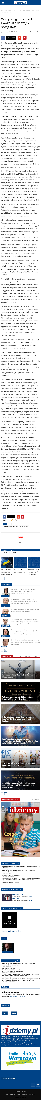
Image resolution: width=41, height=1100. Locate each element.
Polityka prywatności (20, 1098)
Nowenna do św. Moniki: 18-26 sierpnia (12, 971)
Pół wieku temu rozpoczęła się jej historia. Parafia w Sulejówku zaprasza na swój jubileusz (18, 719)
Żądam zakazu (5, 595)
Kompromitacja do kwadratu (5, 626)
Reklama (24, 1091)
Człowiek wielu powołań (8, 968)
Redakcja (12, 1094)
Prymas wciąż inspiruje (5, 636)
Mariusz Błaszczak (24, 526)
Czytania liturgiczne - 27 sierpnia (11, 882)
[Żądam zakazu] (5, 592)
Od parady (4, 646)
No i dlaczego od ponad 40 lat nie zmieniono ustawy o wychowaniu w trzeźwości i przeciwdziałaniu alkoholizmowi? (23, 591)
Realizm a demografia (4, 605)
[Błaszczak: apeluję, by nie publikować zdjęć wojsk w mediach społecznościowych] (34, 562)
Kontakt (19, 1094)
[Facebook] (33, 1085)
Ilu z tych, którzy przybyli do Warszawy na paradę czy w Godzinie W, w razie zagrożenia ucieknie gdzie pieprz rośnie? (25, 642)
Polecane (17, 1091)
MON (9, 524)
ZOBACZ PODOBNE (8, 550)
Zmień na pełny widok (8, 1078)
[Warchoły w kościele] (5, 613)
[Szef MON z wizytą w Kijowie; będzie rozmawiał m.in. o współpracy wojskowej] (7, 562)
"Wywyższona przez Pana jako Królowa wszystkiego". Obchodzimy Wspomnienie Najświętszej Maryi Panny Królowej (20, 975)
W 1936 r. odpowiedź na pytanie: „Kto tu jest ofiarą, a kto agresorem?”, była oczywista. (25, 610)
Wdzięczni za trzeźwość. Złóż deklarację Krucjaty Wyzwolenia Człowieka (17, 698)
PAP (20, 543)
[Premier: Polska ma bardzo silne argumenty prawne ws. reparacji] (20, 562)
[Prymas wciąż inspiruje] (5, 633)
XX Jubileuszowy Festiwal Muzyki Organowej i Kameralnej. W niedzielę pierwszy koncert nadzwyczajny (19, 785)
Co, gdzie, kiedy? (7, 656)
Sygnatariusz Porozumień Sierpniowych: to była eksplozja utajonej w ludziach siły (21, 866)
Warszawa (27, 656)
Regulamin (31, 1094)
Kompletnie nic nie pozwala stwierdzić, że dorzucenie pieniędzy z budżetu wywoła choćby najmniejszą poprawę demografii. (24, 601)
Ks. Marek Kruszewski (7, 952)
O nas (6, 1094)
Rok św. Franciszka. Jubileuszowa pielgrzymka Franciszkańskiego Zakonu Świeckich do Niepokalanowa (20, 675)
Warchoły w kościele (4, 615)
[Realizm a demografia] (5, 602)
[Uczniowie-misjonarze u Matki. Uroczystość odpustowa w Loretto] (20, 758)
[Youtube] (38, 1085)
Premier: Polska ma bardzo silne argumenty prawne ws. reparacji (20, 571)
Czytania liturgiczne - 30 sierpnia (11, 875)
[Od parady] (5, 643)
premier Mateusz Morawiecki (20, 524)
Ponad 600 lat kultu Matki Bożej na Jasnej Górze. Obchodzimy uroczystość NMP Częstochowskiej (19, 871)
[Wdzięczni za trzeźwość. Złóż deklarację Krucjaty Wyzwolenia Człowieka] (20, 692)
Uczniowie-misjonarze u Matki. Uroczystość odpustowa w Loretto (18, 764)
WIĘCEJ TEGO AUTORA (9, 553)
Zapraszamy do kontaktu (17, 996)
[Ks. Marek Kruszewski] (8, 950)
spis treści (35, 799)
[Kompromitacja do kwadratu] (5, 623)
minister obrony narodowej (11, 526)
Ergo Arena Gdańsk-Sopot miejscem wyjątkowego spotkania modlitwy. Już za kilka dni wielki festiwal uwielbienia (20, 741)
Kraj (20, 656)
